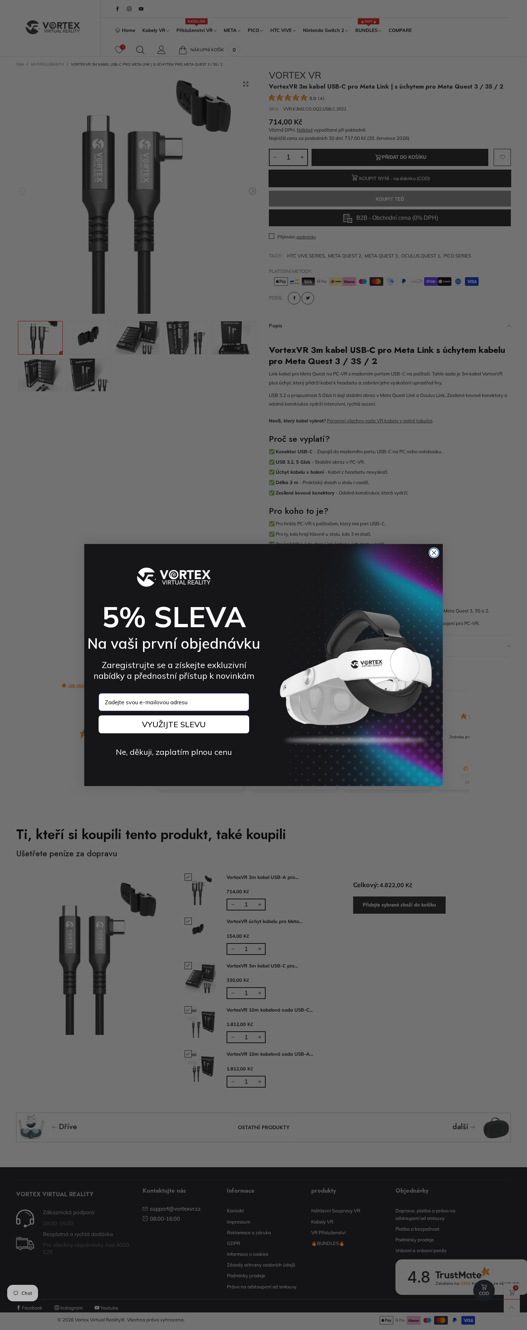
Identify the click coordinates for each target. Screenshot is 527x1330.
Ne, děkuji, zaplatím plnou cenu (174, 752)
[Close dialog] (433, 552)
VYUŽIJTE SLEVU (174, 724)
